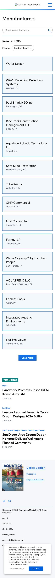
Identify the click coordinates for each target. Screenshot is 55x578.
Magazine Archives (35, 479)
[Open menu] (50, 5)
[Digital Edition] (12, 489)
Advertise (6, 523)
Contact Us (7, 529)
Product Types (21, 48)
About (5, 518)
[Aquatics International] (27, 4)
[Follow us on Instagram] (9, 501)
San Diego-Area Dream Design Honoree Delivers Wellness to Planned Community (24, 438)
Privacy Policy (8, 534)
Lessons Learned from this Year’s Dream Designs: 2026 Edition (25, 414)
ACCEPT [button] (36, 569)
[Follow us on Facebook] (4, 501)
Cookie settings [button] (16, 568)
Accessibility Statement (13, 540)
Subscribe (31, 474)
